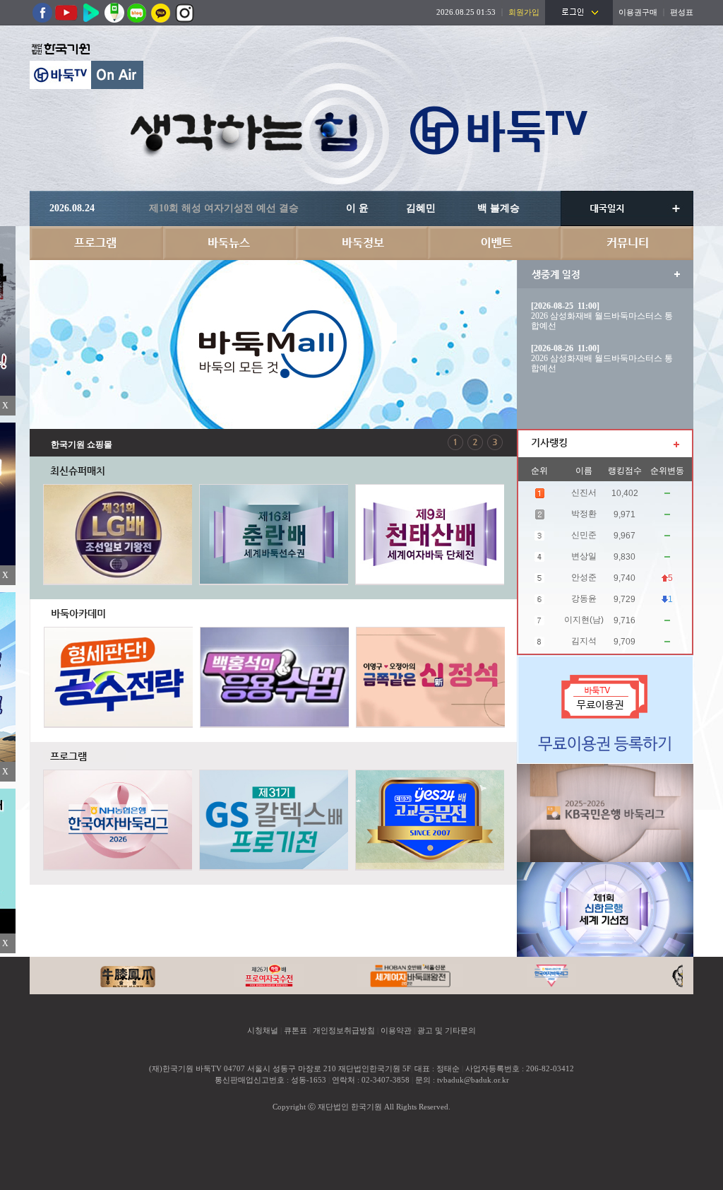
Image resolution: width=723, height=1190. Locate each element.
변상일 (584, 556)
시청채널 (262, 1030)
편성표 (681, 12)
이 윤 (357, 208)
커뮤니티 (627, 243)
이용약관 (396, 1030)
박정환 (584, 514)
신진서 (584, 492)
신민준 (584, 535)
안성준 (584, 577)
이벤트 (494, 243)
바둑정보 (361, 243)
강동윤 (584, 598)
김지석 (584, 641)
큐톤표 (295, 1030)
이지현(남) (584, 620)
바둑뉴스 (228, 243)
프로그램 (96, 243)
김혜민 (421, 208)
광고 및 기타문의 (446, 1030)
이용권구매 (638, 12)
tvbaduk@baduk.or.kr (473, 1080)
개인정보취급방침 (344, 1030)
